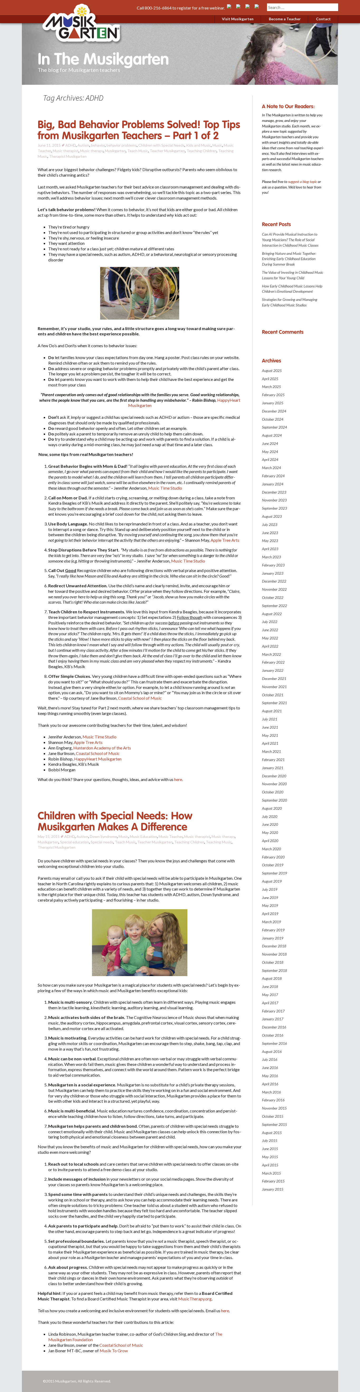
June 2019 (270, 897)
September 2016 (274, 1043)
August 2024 (272, 435)
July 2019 (269, 889)
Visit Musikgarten (238, 19)
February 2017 (273, 1011)
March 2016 (271, 1092)
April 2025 (270, 378)
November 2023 (274, 500)
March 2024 (271, 467)
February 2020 (273, 857)
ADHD (70, 145)
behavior (98, 145)
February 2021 (273, 759)
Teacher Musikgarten (167, 150)
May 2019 (270, 905)
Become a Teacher (285, 19)
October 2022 (272, 597)
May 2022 (270, 638)
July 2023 (269, 524)
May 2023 (270, 540)
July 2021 (269, 719)
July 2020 (269, 816)
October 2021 (272, 695)
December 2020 (274, 776)
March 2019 (271, 921)
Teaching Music (219, 842)
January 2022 (272, 670)
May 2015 (270, 1157)
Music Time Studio (165, 487)
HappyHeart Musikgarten (97, 758)
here (178, 779)
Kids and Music (198, 145)
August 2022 (272, 614)
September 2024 (274, 427)
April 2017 (270, 1003)
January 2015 (272, 1189)
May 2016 (270, 1075)
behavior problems (121, 145)
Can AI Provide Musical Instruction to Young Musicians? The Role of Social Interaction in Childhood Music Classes (290, 239)
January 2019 (272, 938)
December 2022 (274, 581)
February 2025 (273, 394)
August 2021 (272, 711)
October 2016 (272, 1035)
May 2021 (270, 735)
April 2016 (270, 1084)
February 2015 (273, 1181)
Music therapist (66, 150)
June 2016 (270, 1067)
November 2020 (274, 784)
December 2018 (274, 946)
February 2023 (273, 565)
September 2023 (274, 508)
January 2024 (272, 484)
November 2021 (274, 686)
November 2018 (274, 954)
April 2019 (270, 913)
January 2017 (272, 1019)
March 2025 (271, 386)
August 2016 (272, 1051)
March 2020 (271, 849)
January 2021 (272, 767)
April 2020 (270, 840)
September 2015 (274, 1124)
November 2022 (274, 589)
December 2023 (274, 492)
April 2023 (270, 548)
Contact (323, 19)
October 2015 (272, 1116)
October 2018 (272, 962)
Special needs (102, 842)
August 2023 (272, 516)
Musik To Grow (114, 1350)
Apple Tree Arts (225, 540)
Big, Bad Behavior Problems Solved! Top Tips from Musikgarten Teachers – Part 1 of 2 (139, 130)
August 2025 (272, 370)
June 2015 (270, 1148)
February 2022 (273, 662)
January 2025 (272, 403)
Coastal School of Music (140, 697)
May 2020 (270, 832)
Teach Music (137, 150)
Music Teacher (171, 836)
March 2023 (271, 557)
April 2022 (270, 646)
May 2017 (270, 994)
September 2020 (274, 800)
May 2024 (270, 451)
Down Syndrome (103, 836)
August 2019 (272, 881)
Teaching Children (202, 150)
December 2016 (274, 1027)
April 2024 (270, 459)
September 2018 (274, 970)
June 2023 (270, 532)
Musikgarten (115, 150)
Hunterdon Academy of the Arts (102, 747)
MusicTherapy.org (195, 1298)
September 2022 (274, 605)
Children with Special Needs (161, 145)
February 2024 (273, 476)
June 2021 (270, 727)
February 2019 (273, 930)
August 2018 (272, 978)
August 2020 (272, 808)
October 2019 (272, 865)
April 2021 (270, 743)
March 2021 (271, 751)
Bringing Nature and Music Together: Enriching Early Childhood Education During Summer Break (289, 259)
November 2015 (274, 1108)
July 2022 (269, 621)
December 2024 (274, 411)
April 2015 (270, 1165)
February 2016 (273, 1100)
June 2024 (270, 443)
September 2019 (274, 873)
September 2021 (274, 702)
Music (217, 145)
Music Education (143, 836)
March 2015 (271, 1173)
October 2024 (272, 419)
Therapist (57, 156)
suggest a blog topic (302, 181)
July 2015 (269, 1140)
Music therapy (91, 150)
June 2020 (270, 824)
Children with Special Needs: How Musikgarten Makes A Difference (115, 821)
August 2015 (272, 1132)
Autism (83, 145)
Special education (74, 842)
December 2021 (274, 678)
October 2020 (272, 792)
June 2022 (270, 630)
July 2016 (269, 1059)
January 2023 (272, 573)
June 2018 (270, 986)
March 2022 (271, 654)
